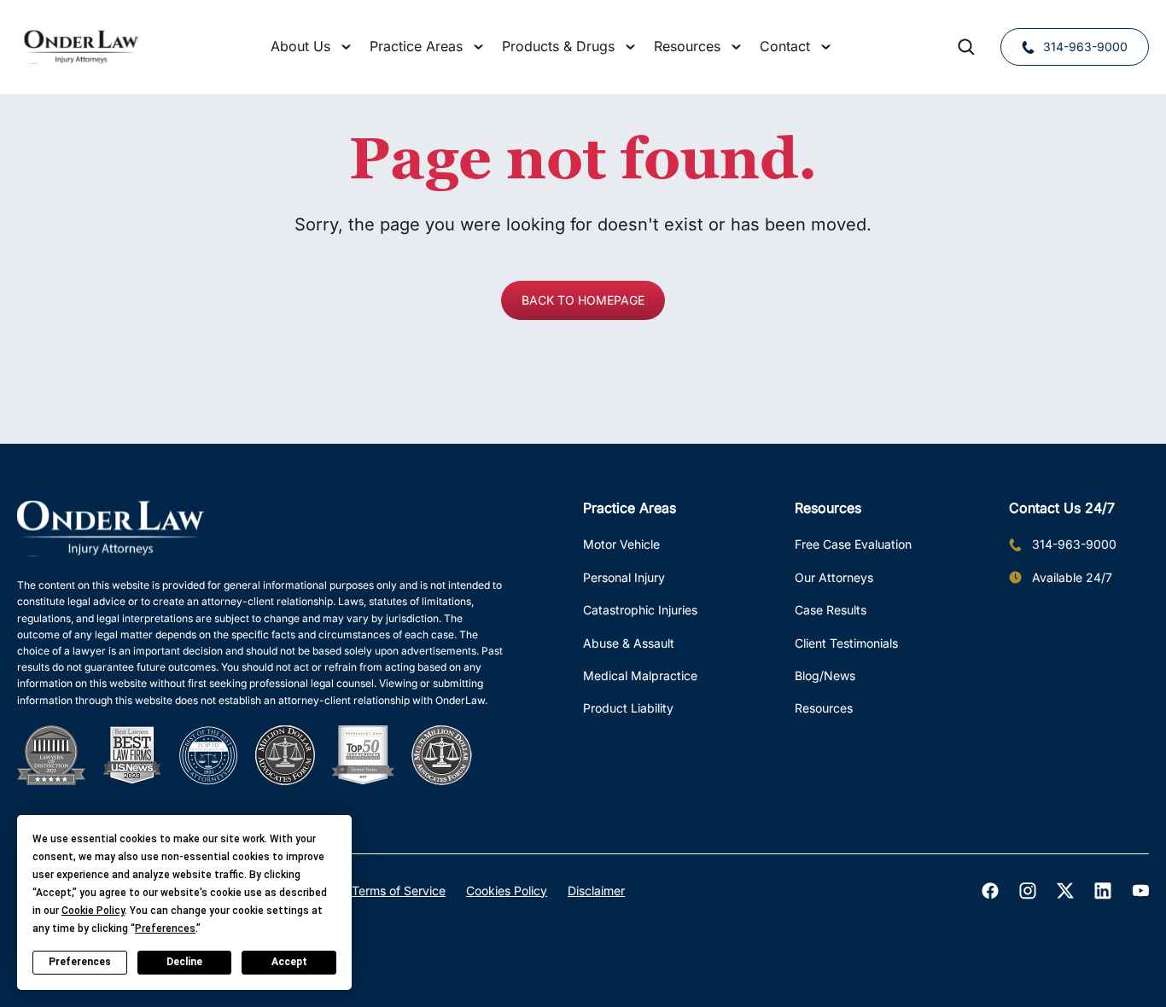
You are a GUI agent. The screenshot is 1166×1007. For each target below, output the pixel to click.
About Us (300, 46)
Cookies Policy (506, 890)
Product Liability (628, 708)
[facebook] (990, 890)
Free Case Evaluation (853, 544)
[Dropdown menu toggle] (346, 47)
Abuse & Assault (628, 643)
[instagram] (1027, 890)
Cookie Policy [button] (93, 911)
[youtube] (1140, 890)
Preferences (80, 962)
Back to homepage (583, 300)
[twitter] (1065, 890)
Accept (289, 962)
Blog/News (825, 675)
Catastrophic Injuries (640, 609)
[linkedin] (1102, 890)
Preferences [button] (165, 928)
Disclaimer (596, 890)
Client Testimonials (846, 643)
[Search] (966, 46)
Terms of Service (399, 890)
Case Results (830, 609)
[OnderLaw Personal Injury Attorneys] (81, 47)
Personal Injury (624, 577)
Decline (184, 962)
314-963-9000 (1085, 46)
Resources (824, 708)
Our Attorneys (834, 577)
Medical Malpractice (640, 675)
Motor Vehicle (621, 544)
